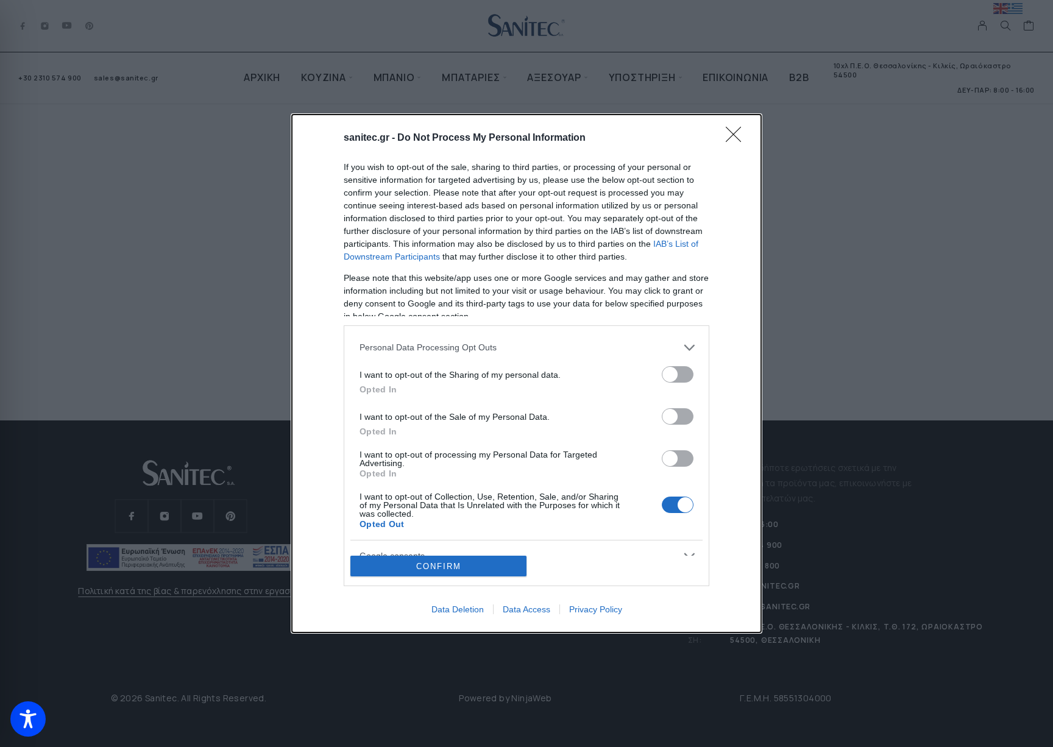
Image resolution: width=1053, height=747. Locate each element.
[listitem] (526, 347)
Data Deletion (457, 609)
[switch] (677, 374)
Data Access (526, 609)
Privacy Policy (595, 609)
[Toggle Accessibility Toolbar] (28, 719)
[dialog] (526, 374)
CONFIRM (438, 566)
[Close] (737, 138)
